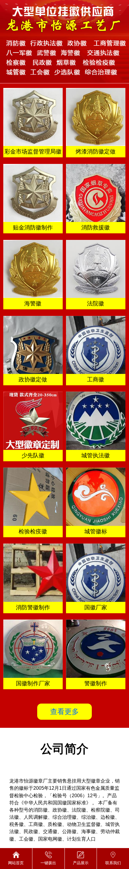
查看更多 (64, 711)
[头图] (64, 42)
